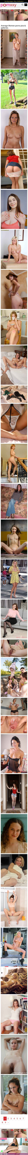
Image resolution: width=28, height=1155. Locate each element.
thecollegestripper (9, 1)
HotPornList (20, 1)
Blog (15, 1)
